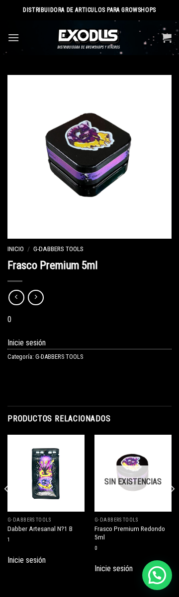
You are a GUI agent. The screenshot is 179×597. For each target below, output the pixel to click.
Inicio (15, 249)
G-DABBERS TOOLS (58, 249)
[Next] (172, 509)
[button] (157, 575)
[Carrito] (167, 38)
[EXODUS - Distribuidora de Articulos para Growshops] (90, 37)
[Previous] (7, 509)
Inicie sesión (26, 342)
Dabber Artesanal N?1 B (40, 528)
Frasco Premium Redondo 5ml (129, 533)
